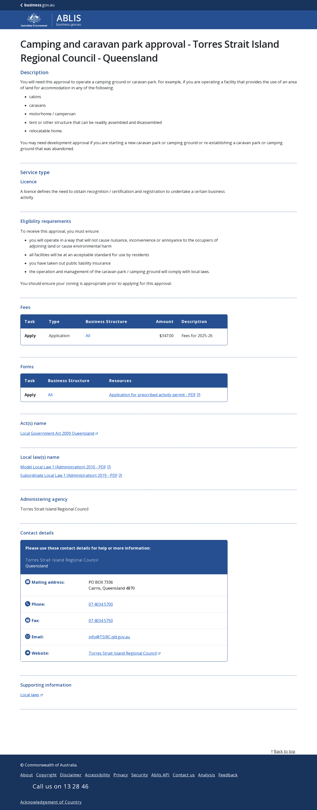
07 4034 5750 (101, 620)
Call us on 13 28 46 (61, 786)
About (26, 775)
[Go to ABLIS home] (50, 20)
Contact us (184, 775)
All (88, 335)
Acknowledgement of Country (51, 802)
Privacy (120, 775)
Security (139, 775)
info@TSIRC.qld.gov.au (109, 637)
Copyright (46, 775)
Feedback (228, 775)
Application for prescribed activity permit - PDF (154, 394)
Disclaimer (71, 775)
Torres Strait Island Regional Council (124, 653)
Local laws (31, 694)
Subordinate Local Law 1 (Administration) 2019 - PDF (71, 475)
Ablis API (160, 775)
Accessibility (97, 775)
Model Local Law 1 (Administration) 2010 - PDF (65, 467)
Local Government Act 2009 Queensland (59, 433)
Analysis (206, 775)
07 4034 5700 (101, 604)
